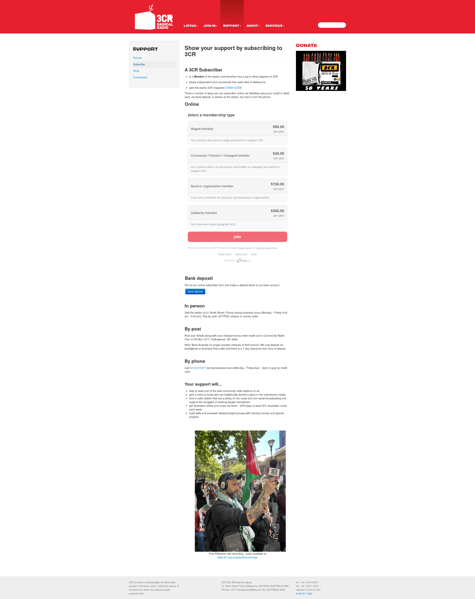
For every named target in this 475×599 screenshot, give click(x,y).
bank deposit (195, 291)
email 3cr (300, 593)
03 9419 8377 (198, 368)
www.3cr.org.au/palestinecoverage (237, 557)
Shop (136, 71)
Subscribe (139, 64)
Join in (209, 25)
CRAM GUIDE (233, 87)
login (309, 593)
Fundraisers (140, 77)
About (252, 25)
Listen (190, 25)
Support (231, 25)
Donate (137, 58)
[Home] (154, 16)
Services (273, 25)
